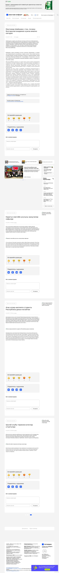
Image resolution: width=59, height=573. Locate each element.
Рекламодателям (37, 18)
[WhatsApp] (21, 130)
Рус (32, 15)
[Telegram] (17, 130)
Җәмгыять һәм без (11, 25)
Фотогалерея (15, 18)
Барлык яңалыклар (48, 205)
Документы (25, 528)
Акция (29, 18)
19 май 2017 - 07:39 (9, 222)
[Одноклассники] (13, 130)
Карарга (47, 569)
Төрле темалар (33, 528)
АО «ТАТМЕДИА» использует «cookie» (13, 568)
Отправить (35, 149)
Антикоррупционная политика (12, 567)
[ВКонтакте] (8, 130)
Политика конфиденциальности (12, 570)
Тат (37, 15)
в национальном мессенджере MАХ (15, 101)
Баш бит (8, 18)
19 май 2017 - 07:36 (9, 313)
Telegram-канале (11, 95)
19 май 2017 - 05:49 (9, 430)
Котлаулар (23, 18)
